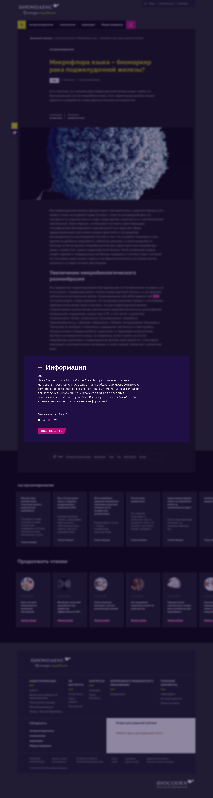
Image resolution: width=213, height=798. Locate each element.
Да (43, 420)
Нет (54, 420)
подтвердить (51, 431)
